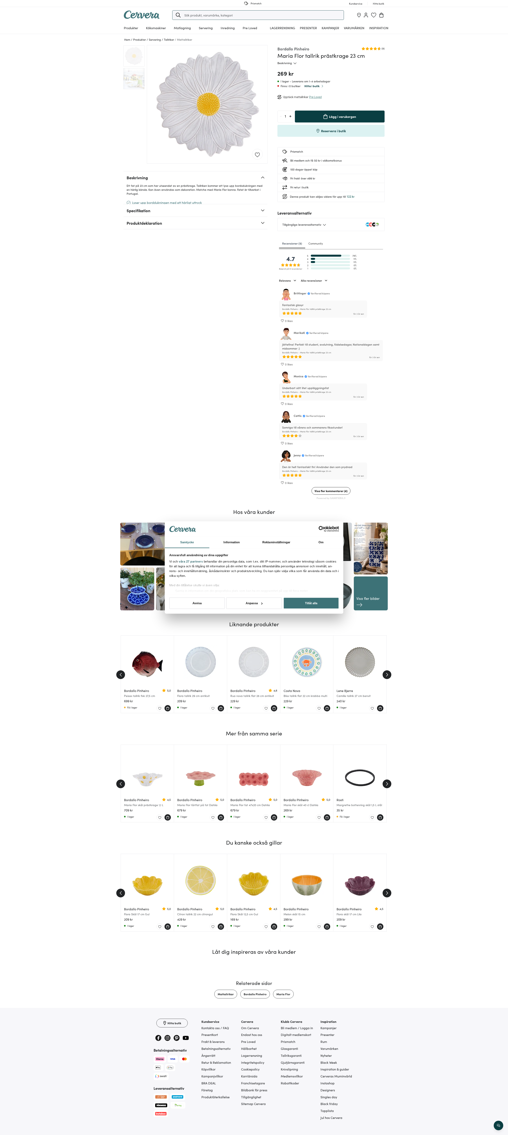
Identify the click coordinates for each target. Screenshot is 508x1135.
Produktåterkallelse (215, 1097)
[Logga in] (366, 15)
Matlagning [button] (182, 28)
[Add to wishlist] (257, 154)
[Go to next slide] (387, 674)
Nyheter (326, 1055)
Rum (323, 1041)
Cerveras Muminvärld (336, 1076)
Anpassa (252, 603)
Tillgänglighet (251, 1097)
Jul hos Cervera (331, 1117)
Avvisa (197, 603)
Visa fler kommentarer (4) (331, 491)
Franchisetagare (253, 1083)
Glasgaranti (289, 1048)
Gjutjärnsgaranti (293, 1062)
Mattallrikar (226, 994)
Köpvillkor (208, 1069)
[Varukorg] (381, 15)
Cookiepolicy (250, 1069)
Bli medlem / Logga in (297, 1028)
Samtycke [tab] (187, 542)
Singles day (328, 1097)
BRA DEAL (208, 1083)
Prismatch (288, 1041)
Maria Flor (283, 994)
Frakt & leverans (213, 1041)
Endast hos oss (251, 1034)
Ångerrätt (208, 1055)
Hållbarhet (249, 1048)
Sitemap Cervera (253, 1103)
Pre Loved (250, 28)
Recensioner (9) (292, 243)
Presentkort (209, 1034)
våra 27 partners (191, 561)
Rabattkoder (290, 1083)
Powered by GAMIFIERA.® (331, 498)
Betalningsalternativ (216, 1048)
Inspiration (378, 28)
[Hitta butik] (359, 15)
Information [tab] (231, 542)
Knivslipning (289, 1069)
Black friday (329, 1103)
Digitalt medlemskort (296, 1034)
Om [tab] (320, 542)
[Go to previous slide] (120, 674)
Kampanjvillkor (212, 1076)
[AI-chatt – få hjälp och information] (498, 1125)
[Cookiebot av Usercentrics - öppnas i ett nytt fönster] (321, 529)
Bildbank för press (254, 1090)
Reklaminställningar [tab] (276, 542)
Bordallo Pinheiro (255, 994)
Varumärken (354, 28)
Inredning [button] (228, 28)
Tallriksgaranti (291, 1055)
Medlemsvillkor (292, 1076)
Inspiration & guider (334, 1069)
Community (315, 243)
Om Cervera (250, 1028)
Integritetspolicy (252, 1062)
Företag (207, 1090)
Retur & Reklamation (216, 1062)
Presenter (327, 1034)
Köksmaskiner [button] (156, 28)
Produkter (131, 28)
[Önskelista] (373, 15)
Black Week (328, 1062)
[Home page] (142, 17)
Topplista (327, 1110)
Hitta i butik (311, 86)
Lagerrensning (282, 28)
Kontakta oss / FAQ (215, 1028)
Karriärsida (249, 1076)
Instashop (327, 1083)
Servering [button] (206, 28)
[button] (178, 15)
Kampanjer (330, 28)
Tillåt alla (311, 603)
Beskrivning (284, 63)
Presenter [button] (308, 28)
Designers (327, 1090)
